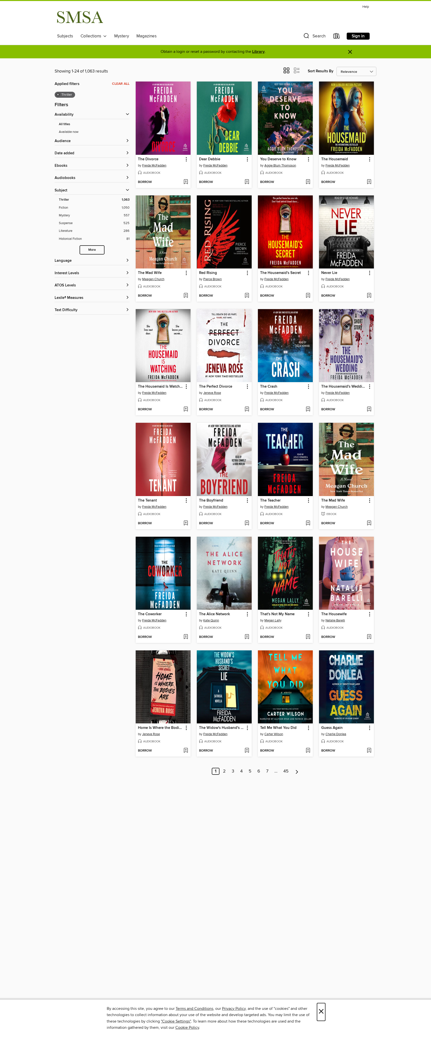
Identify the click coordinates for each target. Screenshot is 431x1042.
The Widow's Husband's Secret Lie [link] (222, 728)
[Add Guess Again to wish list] (369, 751)
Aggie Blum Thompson (280, 166)
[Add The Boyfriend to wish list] (247, 523)
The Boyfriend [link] (211, 500)
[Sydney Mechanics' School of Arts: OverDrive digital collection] (80, 17)
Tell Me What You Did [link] (278, 728)
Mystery (121, 36)
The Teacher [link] (270, 500)
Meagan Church (153, 279)
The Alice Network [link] (214, 614)
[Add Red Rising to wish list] (247, 296)
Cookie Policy (187, 1027)
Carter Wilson (273, 734)
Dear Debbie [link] (209, 159)
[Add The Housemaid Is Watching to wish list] (186, 409)
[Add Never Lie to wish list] (369, 296)
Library (258, 51)
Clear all (120, 84)
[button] (314, 37)
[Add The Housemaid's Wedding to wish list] (369, 409)
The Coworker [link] (150, 614)
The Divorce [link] (148, 159)
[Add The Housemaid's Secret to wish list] (308, 296)
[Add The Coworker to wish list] (186, 637)
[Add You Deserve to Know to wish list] (308, 182)
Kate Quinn (211, 620)
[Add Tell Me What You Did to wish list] (308, 751)
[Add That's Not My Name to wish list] (308, 637)
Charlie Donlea (335, 734)
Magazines (146, 36)
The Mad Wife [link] (150, 273)
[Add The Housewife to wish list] (369, 637)
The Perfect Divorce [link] (215, 386)
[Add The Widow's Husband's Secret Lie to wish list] (247, 751)
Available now (69, 132)
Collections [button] (92, 36)
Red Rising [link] (208, 273)
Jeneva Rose (212, 393)
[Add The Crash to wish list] (308, 409)
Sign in (358, 36)
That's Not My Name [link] (277, 614)
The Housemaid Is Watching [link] (161, 386)
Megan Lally (272, 620)
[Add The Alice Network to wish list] (247, 637)
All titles (64, 124)
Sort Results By (320, 71)
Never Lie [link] (329, 273)
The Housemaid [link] (334, 159)
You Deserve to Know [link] (278, 159)
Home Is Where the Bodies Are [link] (161, 728)
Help (365, 7)
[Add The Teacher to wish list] (308, 523)
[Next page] (297, 771)
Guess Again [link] (332, 728)
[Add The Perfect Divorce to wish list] (247, 409)
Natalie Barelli (335, 620)
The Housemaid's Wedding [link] (344, 386)
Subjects (65, 36)
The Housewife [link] (334, 614)
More (92, 250)
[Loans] (336, 37)
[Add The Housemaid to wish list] (369, 182)
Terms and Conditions (194, 1008)
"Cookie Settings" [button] (176, 1021)
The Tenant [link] (147, 500)
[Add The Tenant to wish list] (186, 523)
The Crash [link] (268, 386)
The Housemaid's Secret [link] (280, 273)
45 (286, 771)
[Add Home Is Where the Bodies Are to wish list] (186, 751)
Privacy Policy (234, 1008)
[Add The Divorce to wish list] (186, 182)
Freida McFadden (154, 166)
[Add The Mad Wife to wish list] (186, 296)
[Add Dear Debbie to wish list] (247, 182)
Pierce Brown (212, 279)
